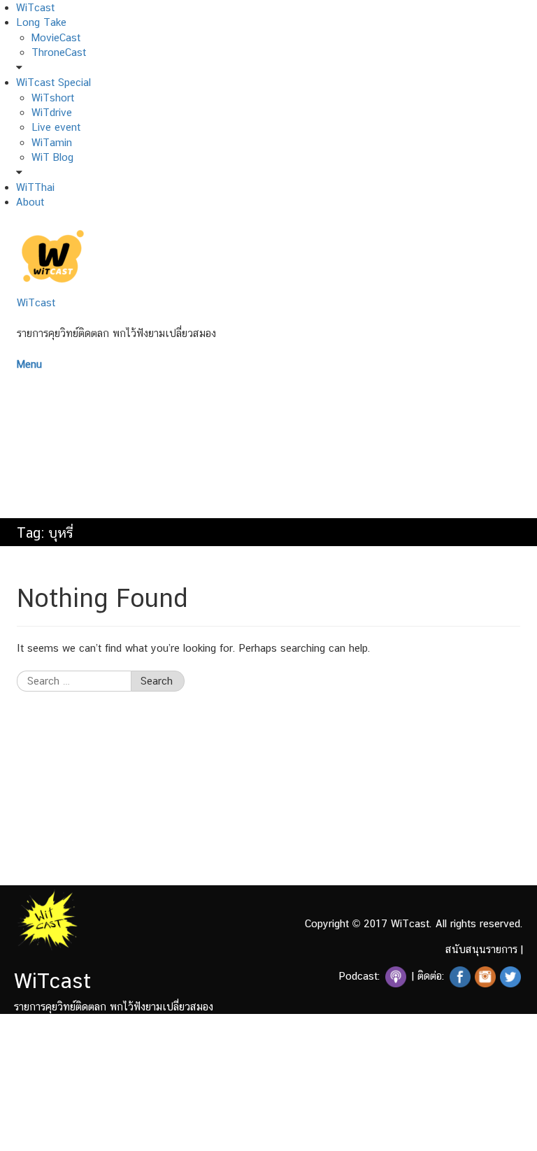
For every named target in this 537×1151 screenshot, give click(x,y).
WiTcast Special (53, 82)
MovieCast (55, 37)
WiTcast (35, 7)
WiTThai (35, 187)
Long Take (41, 22)
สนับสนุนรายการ (481, 949)
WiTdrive (51, 112)
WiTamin (51, 142)
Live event (55, 127)
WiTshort (52, 97)
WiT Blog (52, 157)
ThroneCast (58, 52)
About (30, 202)
